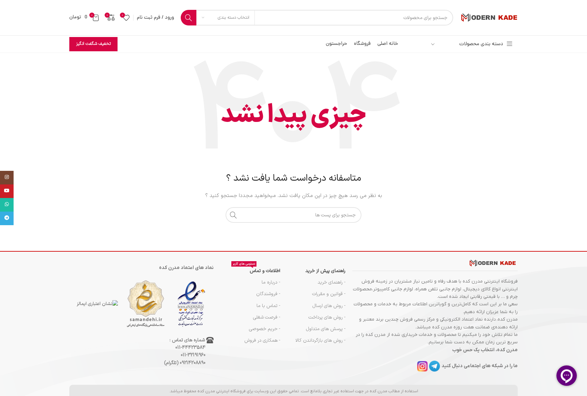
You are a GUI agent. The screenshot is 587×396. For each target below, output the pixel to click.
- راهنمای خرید (331, 282)
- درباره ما (271, 282)
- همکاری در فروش (262, 340)
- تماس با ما (268, 305)
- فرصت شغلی (266, 317)
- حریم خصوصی (264, 328)
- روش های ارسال (329, 305)
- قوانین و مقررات (328, 294)
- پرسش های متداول (325, 328)
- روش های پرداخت (326, 317)
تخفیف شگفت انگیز (93, 43)
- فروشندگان (268, 294)
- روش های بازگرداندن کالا (320, 340)
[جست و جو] (188, 17)
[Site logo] (489, 17)
